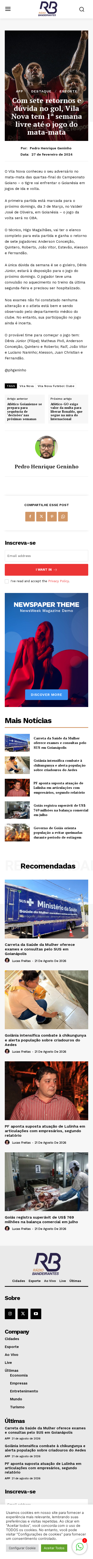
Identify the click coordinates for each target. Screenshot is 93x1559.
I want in (44, 569)
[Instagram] (10, 1314)
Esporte (68, 91)
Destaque (41, 91)
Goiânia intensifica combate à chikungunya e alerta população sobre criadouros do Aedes (60, 765)
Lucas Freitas (21, 961)
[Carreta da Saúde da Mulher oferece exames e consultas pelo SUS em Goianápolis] (17, 743)
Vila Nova (27, 386)
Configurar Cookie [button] (22, 1548)
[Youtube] (36, 1314)
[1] (79, 1549)
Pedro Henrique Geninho (51, 148)
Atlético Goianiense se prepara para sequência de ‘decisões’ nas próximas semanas (24, 411)
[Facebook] (30, 516)
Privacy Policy (58, 581)
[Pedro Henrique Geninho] (46, 447)
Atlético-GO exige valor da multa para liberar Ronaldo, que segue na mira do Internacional (67, 411)
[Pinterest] (52, 516)
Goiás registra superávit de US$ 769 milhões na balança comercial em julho (61, 810)
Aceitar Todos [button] (54, 1548)
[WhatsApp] (63, 516)
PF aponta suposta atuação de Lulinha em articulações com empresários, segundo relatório (59, 788)
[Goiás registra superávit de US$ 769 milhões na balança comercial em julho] (17, 810)
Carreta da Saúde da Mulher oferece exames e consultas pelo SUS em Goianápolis (60, 743)
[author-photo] (8, 960)
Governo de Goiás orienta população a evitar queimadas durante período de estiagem (58, 833)
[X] (41, 516)
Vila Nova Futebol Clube (56, 386)
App (19, 91)
